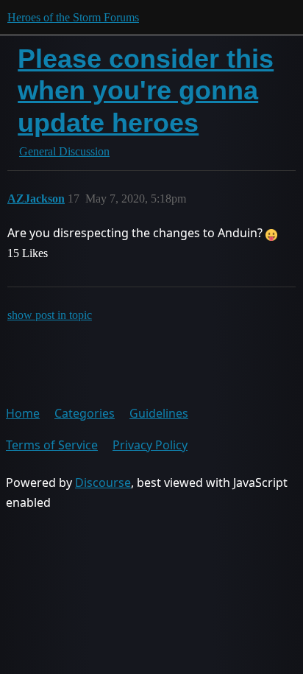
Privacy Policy (150, 445)
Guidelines (158, 413)
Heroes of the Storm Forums (73, 17)
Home (23, 413)
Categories (84, 413)
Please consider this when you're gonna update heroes (146, 90)
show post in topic (49, 315)
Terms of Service (52, 445)
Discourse (103, 482)
